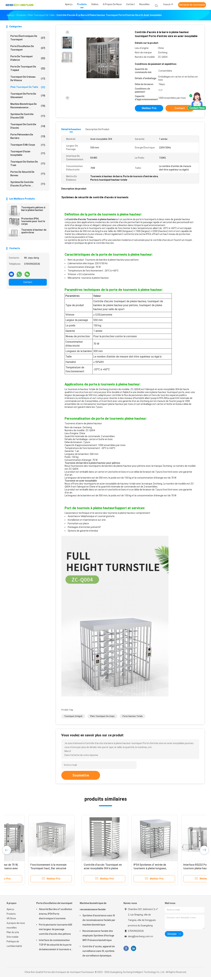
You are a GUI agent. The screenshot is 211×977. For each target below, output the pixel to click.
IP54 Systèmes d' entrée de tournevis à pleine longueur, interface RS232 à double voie (76, 868)
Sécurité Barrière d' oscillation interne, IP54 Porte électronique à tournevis (55, 914)
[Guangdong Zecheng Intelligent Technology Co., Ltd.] (19, 5)
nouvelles (12, 927)
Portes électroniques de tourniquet (27, 38)
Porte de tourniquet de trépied (27, 68)
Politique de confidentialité (14, 943)
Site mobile (12, 937)
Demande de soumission (192, 4)
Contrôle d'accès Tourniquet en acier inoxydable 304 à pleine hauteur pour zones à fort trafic (28, 868)
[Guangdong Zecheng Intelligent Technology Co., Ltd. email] (11, 273)
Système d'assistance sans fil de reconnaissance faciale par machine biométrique (98, 920)
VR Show (11, 918)
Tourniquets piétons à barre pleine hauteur (33, 208)
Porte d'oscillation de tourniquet (27, 48)
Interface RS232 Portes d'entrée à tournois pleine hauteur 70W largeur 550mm (128, 868)
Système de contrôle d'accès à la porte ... (27, 184)
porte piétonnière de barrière (27, 136)
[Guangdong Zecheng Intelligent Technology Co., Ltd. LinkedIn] (133, 948)
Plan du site (13, 932)
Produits (11, 914)
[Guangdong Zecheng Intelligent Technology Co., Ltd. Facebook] (126, 948)
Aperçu (10, 909)
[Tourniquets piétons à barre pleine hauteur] (14, 210)
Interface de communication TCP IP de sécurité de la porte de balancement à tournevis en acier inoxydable (55, 945)
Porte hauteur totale (132, 716)
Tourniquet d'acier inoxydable (27, 153)
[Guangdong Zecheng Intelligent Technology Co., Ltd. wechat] (27, 273)
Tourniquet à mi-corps (27, 144)
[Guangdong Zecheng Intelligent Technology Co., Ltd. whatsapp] (19, 273)
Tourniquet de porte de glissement (27, 95)
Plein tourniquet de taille (27, 87)
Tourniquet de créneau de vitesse (27, 79)
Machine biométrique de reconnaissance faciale (93, 906)
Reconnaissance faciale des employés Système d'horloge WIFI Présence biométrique (98, 935)
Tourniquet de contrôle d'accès (27, 126)
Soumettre (81, 775)
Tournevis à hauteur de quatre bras (33, 231)
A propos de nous (16, 923)
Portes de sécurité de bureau (27, 174)
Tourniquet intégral (73, 716)
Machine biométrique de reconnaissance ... (27, 106)
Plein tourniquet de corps (102, 716)
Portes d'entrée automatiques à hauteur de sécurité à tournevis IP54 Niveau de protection (177, 868)
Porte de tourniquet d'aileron (27, 58)
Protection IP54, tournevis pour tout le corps (33, 221)
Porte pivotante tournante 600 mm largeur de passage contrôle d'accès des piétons (55, 929)
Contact (27, 282)
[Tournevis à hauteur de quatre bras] (14, 233)
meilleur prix (149, 108)
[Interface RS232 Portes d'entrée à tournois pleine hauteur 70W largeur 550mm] (129, 838)
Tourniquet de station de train (27, 163)
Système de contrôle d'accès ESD (27, 116)
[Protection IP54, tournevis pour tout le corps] (14, 221)
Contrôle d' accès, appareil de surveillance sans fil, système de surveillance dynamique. (98, 951)
